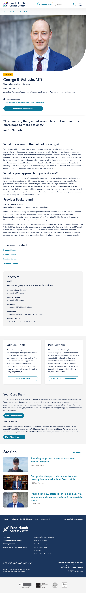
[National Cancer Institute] (25, 585)
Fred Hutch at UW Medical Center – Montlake (25, 103)
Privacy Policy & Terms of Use (44, 537)
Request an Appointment (23, 108)
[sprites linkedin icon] (15, 563)
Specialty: (8, 84)
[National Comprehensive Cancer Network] (42, 585)
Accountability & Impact (12, 540)
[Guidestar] (64, 585)
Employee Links (9, 544)
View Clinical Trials (22, 379)
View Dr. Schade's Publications (63, 379)
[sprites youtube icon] (20, 563)
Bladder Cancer (9, 250)
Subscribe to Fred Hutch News (15, 547)
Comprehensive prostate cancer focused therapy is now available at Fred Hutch (54, 478)
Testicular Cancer (10, 263)
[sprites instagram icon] (25, 563)
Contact (6, 537)
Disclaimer (37, 550)
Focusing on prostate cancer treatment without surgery (53, 460)
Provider (8, 74)
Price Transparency (40, 544)
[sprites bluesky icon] (30, 563)
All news (77, 452)
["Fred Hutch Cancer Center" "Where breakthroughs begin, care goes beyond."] (14, 4)
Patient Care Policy (40, 547)
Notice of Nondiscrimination (43, 554)
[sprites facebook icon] (5, 563)
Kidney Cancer (9, 254)
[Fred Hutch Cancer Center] (15, 529)
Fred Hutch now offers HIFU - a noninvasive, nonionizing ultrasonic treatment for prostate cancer (57, 497)
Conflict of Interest (40, 540)
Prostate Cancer (10, 259)
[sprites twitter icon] (10, 563)
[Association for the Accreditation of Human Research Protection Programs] (55, 585)
